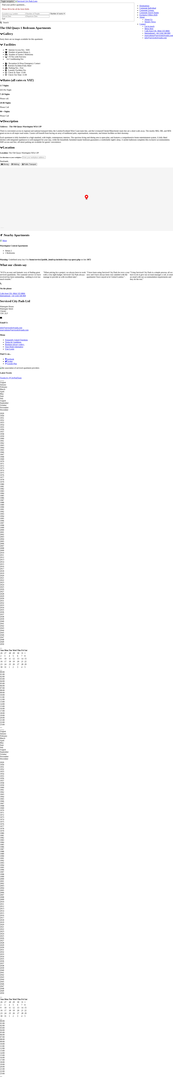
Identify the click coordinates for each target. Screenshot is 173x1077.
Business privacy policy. (14, 344)
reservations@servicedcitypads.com (159, 35)
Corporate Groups (146, 10)
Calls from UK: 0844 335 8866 (157, 31)
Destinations (144, 6)
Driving (5, 164)
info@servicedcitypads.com (156, 38)
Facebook (10, 359)
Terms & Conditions (13, 342)
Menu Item (149, 29)
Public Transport (30, 164)
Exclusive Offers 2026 (148, 15)
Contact (142, 24)
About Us (148, 19)
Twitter (10, 361)
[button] (86, 197)
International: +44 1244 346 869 (157, 33)
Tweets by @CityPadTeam (11, 378)
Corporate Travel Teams (149, 13)
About (142, 17)
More (5, 241)
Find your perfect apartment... (14, 5)
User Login (9, 349)
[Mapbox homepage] (2, 228)
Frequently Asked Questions (16, 340)
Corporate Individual (147, 8)
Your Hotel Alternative (14, 347)
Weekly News (150, 22)
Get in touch (149, 26)
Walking (16, 164)
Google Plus (12, 364)
